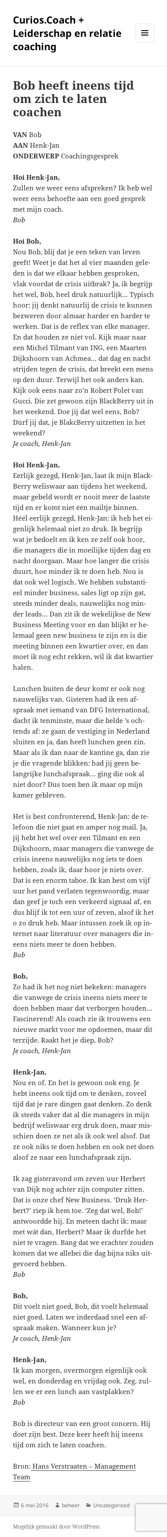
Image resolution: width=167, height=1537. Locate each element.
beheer (71, 1505)
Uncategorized (111, 1505)
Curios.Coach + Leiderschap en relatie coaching (67, 33)
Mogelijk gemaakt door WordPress (56, 1526)
